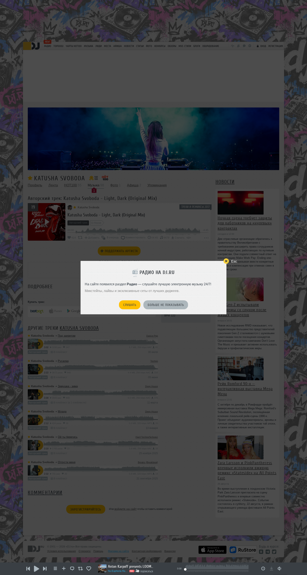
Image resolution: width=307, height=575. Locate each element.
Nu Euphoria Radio (118, 571)
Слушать (129, 305)
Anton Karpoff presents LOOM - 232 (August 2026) (131, 566)
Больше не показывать (166, 305)
